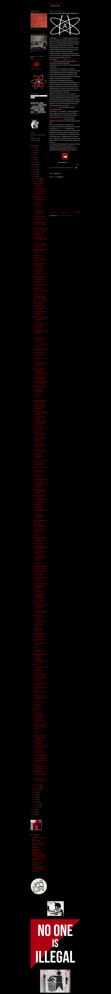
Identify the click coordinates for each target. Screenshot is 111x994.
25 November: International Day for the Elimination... (40, 660)
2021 (33, 152)
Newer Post (52, 212)
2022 (33, 150)
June (35, 794)
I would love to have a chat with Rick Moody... (40, 530)
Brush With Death (39, 303)
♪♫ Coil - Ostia (38, 731)
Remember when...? (39, 543)
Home (65, 212)
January (36, 806)
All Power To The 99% (40, 189)
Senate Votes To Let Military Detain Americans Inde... (39, 271)
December (37, 178)
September (37, 787)
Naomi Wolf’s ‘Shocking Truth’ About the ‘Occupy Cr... (40, 485)
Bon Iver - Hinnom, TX (40, 460)
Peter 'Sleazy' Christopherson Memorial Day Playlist (40, 743)
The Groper (37, 395)
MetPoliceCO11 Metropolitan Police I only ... (40, 290)
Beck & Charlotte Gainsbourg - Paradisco (38, 185)
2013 (33, 171)
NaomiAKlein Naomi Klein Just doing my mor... (40, 224)
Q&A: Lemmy (37, 255)
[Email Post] (76, 167)
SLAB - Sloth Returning (40, 300)
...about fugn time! (39, 600)
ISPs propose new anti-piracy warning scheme (40, 679)
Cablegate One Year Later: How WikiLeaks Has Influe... (40, 412)
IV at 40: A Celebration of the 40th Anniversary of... (40, 623)
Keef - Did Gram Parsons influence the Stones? (39, 516)
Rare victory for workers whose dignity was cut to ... (40, 714)
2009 (33, 812)
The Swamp (35, 861)
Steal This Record (39, 427)
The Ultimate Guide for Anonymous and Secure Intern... (40, 339)
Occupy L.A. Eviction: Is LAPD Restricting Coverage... (40, 245)
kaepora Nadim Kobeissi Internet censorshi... (39, 456)
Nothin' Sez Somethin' (38, 843)
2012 (33, 174)
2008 (33, 814)
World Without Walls (39, 496)
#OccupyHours (38, 602)
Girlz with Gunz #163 (39, 230)
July (35, 792)
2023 (33, 147)
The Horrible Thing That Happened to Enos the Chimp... (40, 319)
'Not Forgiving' (38, 581)
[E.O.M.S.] (55, 4)
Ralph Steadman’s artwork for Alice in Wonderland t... (39, 307)
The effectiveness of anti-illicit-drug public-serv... (40, 780)
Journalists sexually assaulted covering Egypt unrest (40, 737)
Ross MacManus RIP (39, 282)
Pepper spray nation (39, 747)
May (35, 797)
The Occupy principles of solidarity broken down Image (40, 423)
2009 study (61, 128)
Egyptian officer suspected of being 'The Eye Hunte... (40, 433)
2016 (33, 164)
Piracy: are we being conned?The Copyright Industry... (40, 370)
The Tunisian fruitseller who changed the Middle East (40, 585)
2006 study (59, 38)
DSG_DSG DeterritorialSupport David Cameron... (40, 766)
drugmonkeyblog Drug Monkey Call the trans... (40, 251)
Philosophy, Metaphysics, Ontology (38, 629)
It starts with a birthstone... (36, 850)
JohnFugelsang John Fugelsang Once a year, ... (40, 606)
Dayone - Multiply (38, 228)
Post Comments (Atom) (64, 215)
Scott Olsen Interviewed (40, 374)
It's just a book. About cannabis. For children (40, 439)
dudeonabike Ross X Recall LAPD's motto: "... (40, 239)
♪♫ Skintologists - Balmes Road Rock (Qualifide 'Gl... (40, 406)
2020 (33, 154)
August (36, 790)
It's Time (36, 664)
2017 (33, 162)
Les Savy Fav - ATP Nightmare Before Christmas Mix (39, 635)
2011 (33, 176)
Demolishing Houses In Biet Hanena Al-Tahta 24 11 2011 (40, 760)
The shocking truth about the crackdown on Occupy (40, 547)
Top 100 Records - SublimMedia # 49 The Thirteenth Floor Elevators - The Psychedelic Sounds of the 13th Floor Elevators (39, 855)
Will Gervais (60, 59)
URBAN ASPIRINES (38, 866)
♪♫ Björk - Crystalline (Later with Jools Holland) (40, 313)
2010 (33, 809)
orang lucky (35, 836)
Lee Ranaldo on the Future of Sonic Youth (39, 193)
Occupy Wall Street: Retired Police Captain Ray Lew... (39, 595)
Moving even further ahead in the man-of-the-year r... (40, 726)
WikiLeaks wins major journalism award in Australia (40, 491)
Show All (45, 873)
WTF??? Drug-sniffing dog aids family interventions (40, 325)
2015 (33, 167)
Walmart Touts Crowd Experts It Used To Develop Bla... (40, 539)
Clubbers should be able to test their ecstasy (39, 445)
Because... (37, 535)
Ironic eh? (36, 207)
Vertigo (36, 647)
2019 (33, 157)
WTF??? (36, 733)
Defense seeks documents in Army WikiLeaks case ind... (40, 296)
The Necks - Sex (38, 702)
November (37, 181)
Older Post (77, 212)
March (36, 802)
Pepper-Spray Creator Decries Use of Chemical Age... (40, 265)
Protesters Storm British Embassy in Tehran (40, 354)
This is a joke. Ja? (39, 429)
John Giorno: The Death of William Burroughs (39, 212)
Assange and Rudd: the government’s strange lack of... (40, 668)
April (35, 799)
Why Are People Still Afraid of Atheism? (63, 13)
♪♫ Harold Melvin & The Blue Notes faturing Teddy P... (40, 364)
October (36, 785)
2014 (33, 169)
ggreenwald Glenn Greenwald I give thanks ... (39, 720)
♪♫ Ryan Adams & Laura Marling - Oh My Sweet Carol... (40, 331)
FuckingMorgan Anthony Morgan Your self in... (39, 391)
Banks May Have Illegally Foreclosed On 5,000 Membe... (40, 277)
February (36, 804)
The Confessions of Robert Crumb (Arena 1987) (40, 697)
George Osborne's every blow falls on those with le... (39, 199)
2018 (33, 159)
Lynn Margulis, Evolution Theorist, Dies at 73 (40, 617)
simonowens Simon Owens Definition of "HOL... (40, 259)
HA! (35, 398)
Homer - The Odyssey (38, 863)
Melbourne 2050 (38, 574)
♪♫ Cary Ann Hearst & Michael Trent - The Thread (40, 557)
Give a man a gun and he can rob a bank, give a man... (40, 218)
